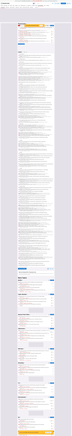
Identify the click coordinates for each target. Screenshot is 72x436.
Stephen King (29, 360)
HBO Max (31, 7)
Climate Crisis (23, 5)
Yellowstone (17, 7)
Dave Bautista (24, 318)
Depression (27, 389)
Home (2, 5)
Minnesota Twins (23, 286)
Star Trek (21, 37)
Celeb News (26, 332)
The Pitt (21, 357)
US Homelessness (29, 303)
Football (33, 5)
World (11, 5)
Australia (23, 426)
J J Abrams (26, 291)
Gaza (13, 5)
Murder (25, 423)
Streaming (7, 7)
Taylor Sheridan (12, 7)
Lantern (21, 352)
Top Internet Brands (26, 366)
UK (8, 5)
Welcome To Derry (22, 360)
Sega (24, 31)
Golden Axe (21, 31)
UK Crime (28, 423)
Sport (36, 5)
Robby (23, 357)
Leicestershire (22, 423)
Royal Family (31, 403)
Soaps (24, 386)
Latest (22, 25)
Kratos (20, 318)
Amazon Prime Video (26, 7)
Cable (23, 374)
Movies (26, 31)
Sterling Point (21, 323)
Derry (26, 360)
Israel (25, 426)
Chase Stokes (21, 408)
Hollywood (25, 303)
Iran (19, 5)
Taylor (27, 300)
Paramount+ (3, 7)
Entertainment (40, 5)
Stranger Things (22, 291)
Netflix (21, 7)
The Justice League (25, 352)
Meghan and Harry (26, 403)
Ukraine (16, 5)
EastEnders (21, 386)
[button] (25, 52)
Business (29, 5)
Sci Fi (23, 37)
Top (19, 25)
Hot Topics (5, 5)
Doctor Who (21, 394)
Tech (45, 5)
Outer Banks (25, 408)
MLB (20, 286)
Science (47, 5)
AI (26, 5)
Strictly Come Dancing (23, 389)
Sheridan (25, 300)
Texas (25, 337)
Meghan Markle (22, 403)
